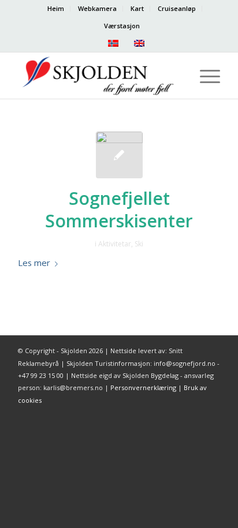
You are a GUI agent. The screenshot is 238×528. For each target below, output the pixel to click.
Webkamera (97, 8)
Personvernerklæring (143, 387)
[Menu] (204, 76)
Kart (137, 8)
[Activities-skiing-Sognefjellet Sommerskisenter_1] (119, 155)
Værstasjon (122, 25)
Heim (55, 8)
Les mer (34, 262)
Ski (139, 244)
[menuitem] (56, 9)
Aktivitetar (114, 244)
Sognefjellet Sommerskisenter (119, 209)
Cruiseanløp (177, 8)
